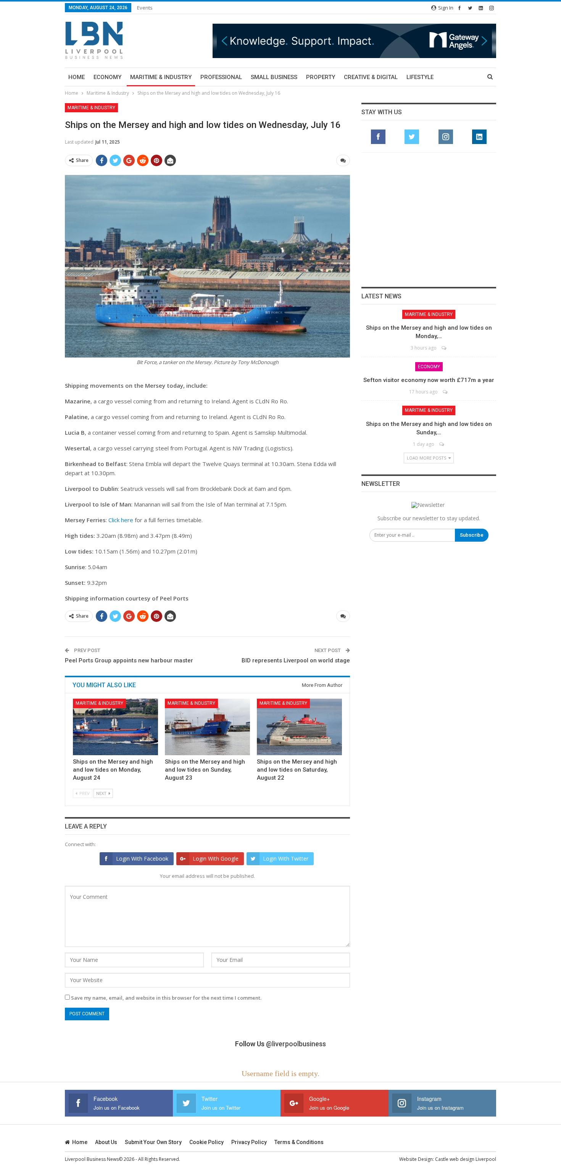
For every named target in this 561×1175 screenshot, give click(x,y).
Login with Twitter (285, 858)
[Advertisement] (429, 219)
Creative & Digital (371, 77)
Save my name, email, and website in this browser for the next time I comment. (166, 997)
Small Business (274, 77)
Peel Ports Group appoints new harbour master (129, 660)
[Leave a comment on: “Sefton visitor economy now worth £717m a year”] (445, 391)
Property (320, 77)
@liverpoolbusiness (296, 1044)
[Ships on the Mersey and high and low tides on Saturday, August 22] (299, 727)
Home (76, 77)
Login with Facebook (142, 858)
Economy (107, 77)
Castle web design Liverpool (465, 1159)
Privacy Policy (249, 1142)
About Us (106, 1142)
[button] (354, 41)
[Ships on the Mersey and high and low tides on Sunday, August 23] (207, 727)
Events (145, 7)
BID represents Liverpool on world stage (296, 660)
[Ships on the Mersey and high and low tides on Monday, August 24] (115, 727)
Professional (221, 77)
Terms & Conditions (299, 1142)
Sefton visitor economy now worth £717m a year (428, 380)
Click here (120, 520)
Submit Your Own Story (153, 1142)
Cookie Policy (206, 1142)
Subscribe (472, 535)
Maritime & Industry (161, 77)
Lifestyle (420, 77)
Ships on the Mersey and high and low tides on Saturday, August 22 (297, 769)
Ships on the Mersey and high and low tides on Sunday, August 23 (205, 769)
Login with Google (216, 858)
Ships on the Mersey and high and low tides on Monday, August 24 (113, 769)
